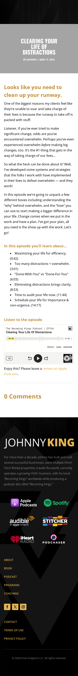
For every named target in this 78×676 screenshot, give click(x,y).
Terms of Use (14, 630)
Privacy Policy (15, 638)
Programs (12, 585)
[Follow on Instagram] (23, 607)
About (8, 560)
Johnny (32, 59)
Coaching (11, 593)
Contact (10, 622)
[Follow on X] (15, 607)
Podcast (10, 577)
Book (8, 568)
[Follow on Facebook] (7, 607)
